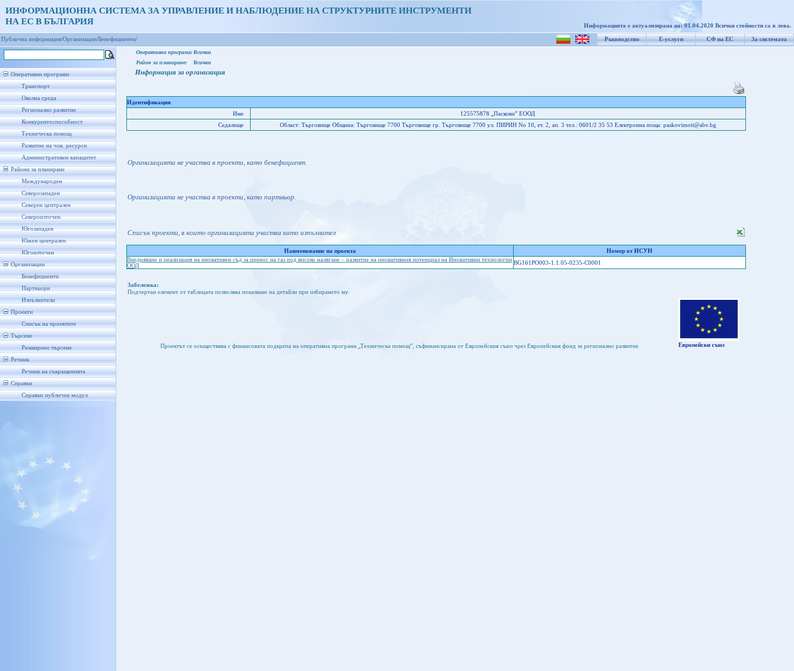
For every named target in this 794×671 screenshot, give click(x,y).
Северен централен (46, 205)
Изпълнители (38, 300)
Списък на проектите (49, 324)
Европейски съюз (701, 345)
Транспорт (36, 86)
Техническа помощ (46, 134)
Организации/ (80, 39)
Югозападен (37, 229)
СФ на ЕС (720, 39)
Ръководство (622, 39)
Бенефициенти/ (117, 39)
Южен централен (44, 241)
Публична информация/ (32, 39)
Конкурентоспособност (52, 122)
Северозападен (41, 193)
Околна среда (39, 98)
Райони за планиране (38, 169)
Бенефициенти (40, 276)
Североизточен (41, 217)
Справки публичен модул (55, 395)
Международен (42, 181)
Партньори (36, 288)
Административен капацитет (59, 157)
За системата (769, 39)
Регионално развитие (49, 110)
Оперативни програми (40, 74)
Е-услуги (671, 39)
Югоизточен (38, 253)
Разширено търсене (47, 348)
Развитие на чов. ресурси (54, 146)
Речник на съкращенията (53, 371)
